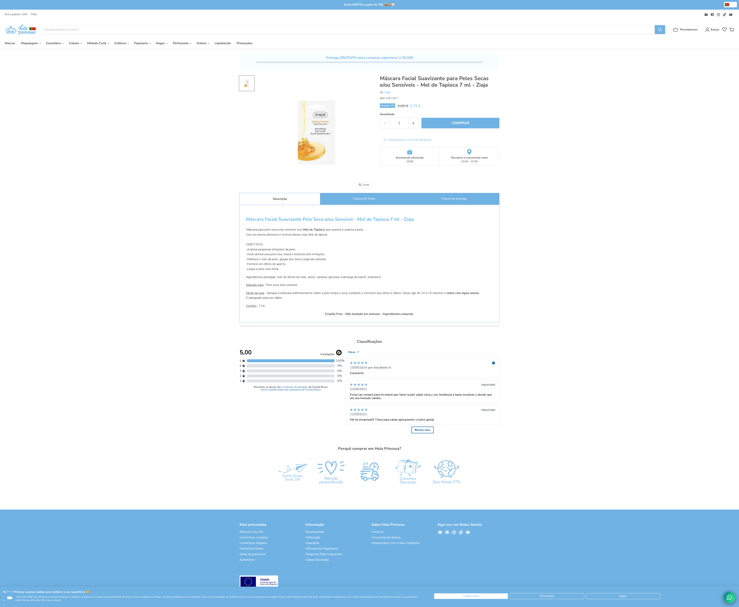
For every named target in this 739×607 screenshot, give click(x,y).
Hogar (161, 43)
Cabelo (74, 43)
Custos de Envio (364, 199)
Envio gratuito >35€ (16, 14)
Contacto (377, 532)
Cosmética (54, 43)
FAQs (34, 14)
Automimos (247, 560)
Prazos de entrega (453, 199)
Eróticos (121, 43)
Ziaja (387, 92)
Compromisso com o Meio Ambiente (395, 543)
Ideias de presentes (253, 554)
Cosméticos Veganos (253, 543)
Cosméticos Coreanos (254, 537)
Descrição (280, 199)
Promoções (244, 43)
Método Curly (97, 43)
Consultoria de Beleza (385, 537)
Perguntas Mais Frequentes (324, 554)
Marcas (10, 43)
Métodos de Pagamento (322, 549)
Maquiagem (30, 43)
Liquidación (223, 43)
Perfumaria (181, 43)
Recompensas (315, 532)
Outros (202, 43)
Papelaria (141, 43)
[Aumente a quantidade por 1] (413, 123)
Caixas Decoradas (317, 560)
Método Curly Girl (251, 532)
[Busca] (660, 29)
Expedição (312, 543)
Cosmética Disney (251, 549)
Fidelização (313, 537)
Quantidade (387, 114)
